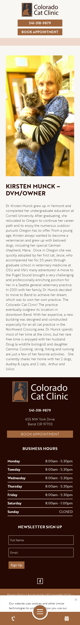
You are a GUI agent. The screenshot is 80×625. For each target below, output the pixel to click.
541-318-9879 (40, 23)
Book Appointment (40, 434)
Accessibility (36, 595)
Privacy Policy (16, 595)
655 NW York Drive (40, 419)
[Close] (76, 598)
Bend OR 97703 (40, 424)
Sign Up (16, 565)
